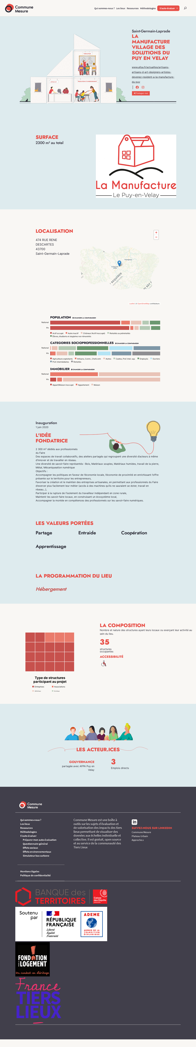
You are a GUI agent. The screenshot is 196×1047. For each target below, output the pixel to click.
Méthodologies (148, 8)
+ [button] (156, 232)
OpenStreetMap (143, 303)
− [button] (156, 237)
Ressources (133, 8)
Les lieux (120, 8)
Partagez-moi (142, 93)
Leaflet (131, 303)
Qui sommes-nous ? (104, 8)
